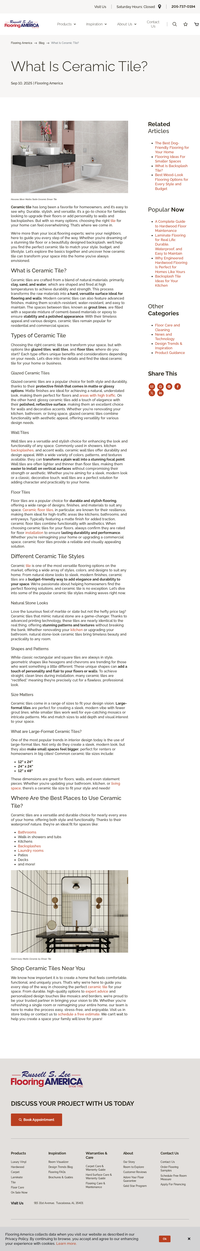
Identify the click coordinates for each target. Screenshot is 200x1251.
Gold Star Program (135, 1185)
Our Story (129, 1161)
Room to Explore (133, 1167)
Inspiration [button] (94, 24)
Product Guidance (170, 353)
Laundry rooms (31, 850)
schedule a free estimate (79, 1014)
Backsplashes (29, 846)
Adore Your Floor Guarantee (133, 1179)
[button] (175, 24)
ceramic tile (97, 987)
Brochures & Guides (60, 1177)
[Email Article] (152, 386)
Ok (165, 1238)
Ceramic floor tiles (38, 510)
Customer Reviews (135, 1172)
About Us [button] (124, 24)
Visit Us (100, 7)
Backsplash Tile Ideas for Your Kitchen (168, 280)
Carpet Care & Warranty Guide (95, 1168)
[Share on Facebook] (177, 386)
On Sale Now (19, 1192)
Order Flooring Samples (170, 1168)
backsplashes (22, 450)
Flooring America (21, 42)
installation (34, 533)
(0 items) (196, 24)
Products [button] (64, 24)
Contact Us (153, 24)
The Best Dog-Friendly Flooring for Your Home (172, 147)
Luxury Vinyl (18, 1161)
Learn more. (66, 1243)
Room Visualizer (58, 1161)
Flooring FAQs (57, 1172)
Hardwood (17, 1167)
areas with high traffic (97, 395)
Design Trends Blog (60, 1167)
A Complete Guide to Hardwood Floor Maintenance (171, 226)
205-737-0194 (183, 6)
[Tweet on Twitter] (152, 393)
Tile (13, 1182)
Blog (42, 42)
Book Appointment (38, 1120)
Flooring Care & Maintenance (95, 1185)
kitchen (77, 630)
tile (113, 221)
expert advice (97, 991)
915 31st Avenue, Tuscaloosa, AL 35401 (58, 1203)
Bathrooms (27, 832)
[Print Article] (160, 386)
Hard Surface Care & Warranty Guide (99, 1176)
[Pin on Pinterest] (169, 386)
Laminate (17, 1177)
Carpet (15, 1172)
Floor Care (17, 1187)
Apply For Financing (173, 1184)
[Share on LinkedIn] (160, 393)
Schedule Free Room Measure (174, 1177)
